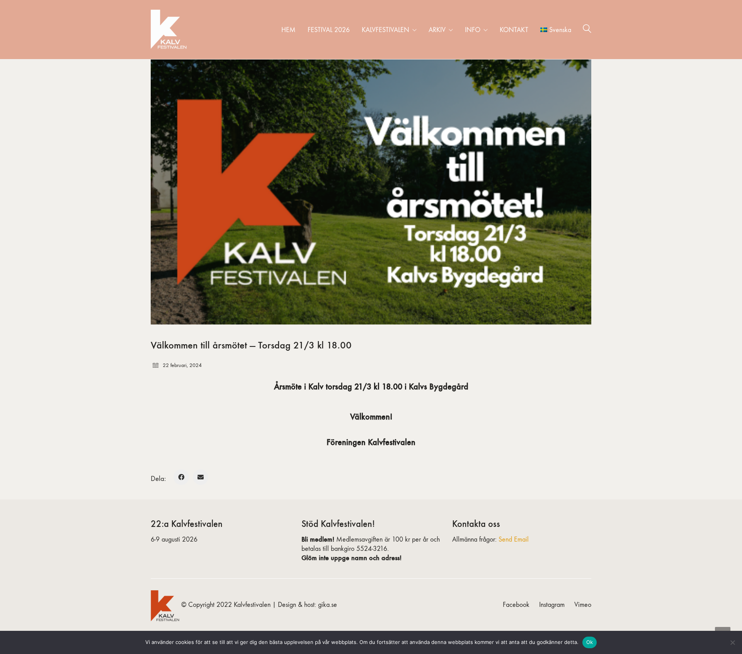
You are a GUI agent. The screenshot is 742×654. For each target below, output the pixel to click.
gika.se (327, 605)
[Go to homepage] (170, 29)
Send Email (514, 539)
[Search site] (587, 30)
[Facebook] (181, 477)
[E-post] (200, 477)
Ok (589, 642)
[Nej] (732, 642)
